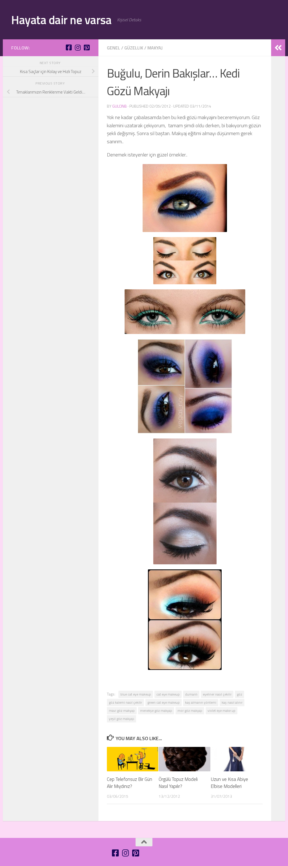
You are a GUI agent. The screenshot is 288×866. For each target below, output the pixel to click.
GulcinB (119, 106)
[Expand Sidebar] (278, 47)
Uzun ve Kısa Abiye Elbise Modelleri (229, 783)
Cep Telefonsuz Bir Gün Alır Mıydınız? (129, 783)
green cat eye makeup (163, 702)
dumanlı (191, 694)
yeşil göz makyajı (121, 718)
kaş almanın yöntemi (200, 702)
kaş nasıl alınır (232, 702)
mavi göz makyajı (122, 710)
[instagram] (77, 47)
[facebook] (68, 47)
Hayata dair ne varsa (61, 19)
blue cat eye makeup (135, 694)
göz (239, 694)
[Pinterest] (86, 47)
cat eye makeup (168, 694)
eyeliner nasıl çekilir (217, 694)
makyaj (155, 47)
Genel (113, 47)
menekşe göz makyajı (156, 710)
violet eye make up (221, 710)
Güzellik (133, 47)
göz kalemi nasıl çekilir (125, 702)
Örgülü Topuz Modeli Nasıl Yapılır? (178, 783)
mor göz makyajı (189, 710)
